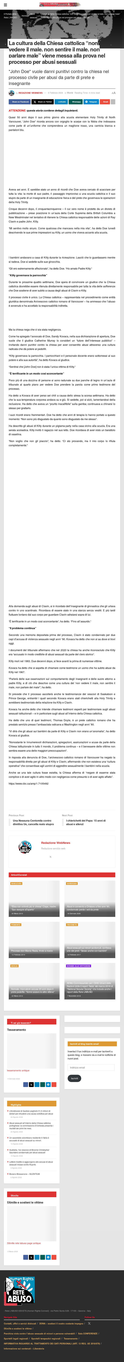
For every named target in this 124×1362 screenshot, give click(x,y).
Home (24, 15)
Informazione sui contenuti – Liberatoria (24, 1348)
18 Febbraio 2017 (74, 955)
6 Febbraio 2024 (55, 92)
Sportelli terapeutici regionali (46, 1338)
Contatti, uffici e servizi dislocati (20, 1323)
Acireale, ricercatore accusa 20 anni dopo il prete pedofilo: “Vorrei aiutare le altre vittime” (32, 990)
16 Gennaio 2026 (74, 913)
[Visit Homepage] (63, 4)
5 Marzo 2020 (12, 1251)
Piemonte (15, 925)
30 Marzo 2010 (17, 913)
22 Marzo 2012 (17, 996)
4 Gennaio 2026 (13, 1079)
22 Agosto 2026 (16, 1117)
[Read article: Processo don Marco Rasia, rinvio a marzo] (34, 940)
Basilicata (16, 883)
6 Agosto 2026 (16, 1177)
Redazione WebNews (31, 92)
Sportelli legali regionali (16, 1338)
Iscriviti (74, 1078)
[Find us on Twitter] (89, 1323)
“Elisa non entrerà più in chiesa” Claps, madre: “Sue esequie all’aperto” (34, 908)
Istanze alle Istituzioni (78, 966)
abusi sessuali (33, 15)
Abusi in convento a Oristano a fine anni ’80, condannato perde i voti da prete (88, 908)
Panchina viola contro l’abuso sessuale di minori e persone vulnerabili (39, 1333)
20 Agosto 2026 (16, 1132)
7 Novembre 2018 (74, 996)
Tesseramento (16, 1030)
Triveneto (72, 925)
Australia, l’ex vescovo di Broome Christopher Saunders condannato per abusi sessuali (29, 1151)
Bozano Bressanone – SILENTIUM (24, 1173)
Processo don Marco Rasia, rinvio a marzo (32, 950)
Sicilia (14, 966)
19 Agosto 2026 (16, 1144)
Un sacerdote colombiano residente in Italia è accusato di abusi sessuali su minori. (29, 1139)
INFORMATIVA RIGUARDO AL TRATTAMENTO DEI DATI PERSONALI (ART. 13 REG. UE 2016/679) (52, 1343)
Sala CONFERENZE (88, 1333)
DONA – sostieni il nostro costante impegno (61, 1323)
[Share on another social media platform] (113, 101)
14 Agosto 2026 (16, 1156)
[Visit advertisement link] (62, 160)
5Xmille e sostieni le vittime (25, 1202)
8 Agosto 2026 (16, 1168)
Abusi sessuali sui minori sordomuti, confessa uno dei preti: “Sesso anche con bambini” (89, 949)
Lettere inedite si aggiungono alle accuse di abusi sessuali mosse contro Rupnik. (31, 1163)
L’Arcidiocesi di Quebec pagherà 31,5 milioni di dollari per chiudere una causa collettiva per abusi (31, 1112)
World (70, 92)
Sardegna (72, 883)
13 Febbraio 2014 (18, 955)
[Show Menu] (5, 5)
